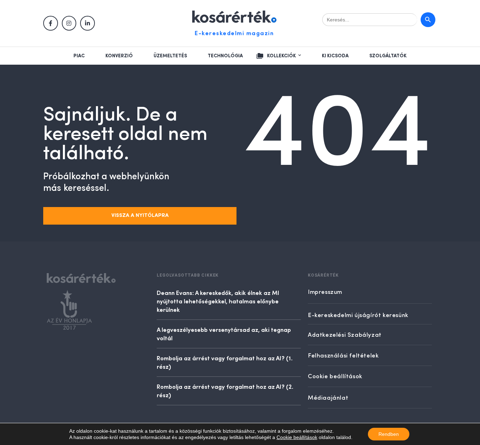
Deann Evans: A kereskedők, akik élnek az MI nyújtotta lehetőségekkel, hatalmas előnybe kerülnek (218, 301)
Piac (79, 55)
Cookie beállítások (297, 437)
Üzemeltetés (170, 55)
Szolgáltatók (388, 55)
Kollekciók (281, 55)
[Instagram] (69, 23)
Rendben (388, 434)
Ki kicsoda (335, 55)
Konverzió (119, 55)
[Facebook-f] (50, 23)
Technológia (225, 55)
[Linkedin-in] (87, 23)
